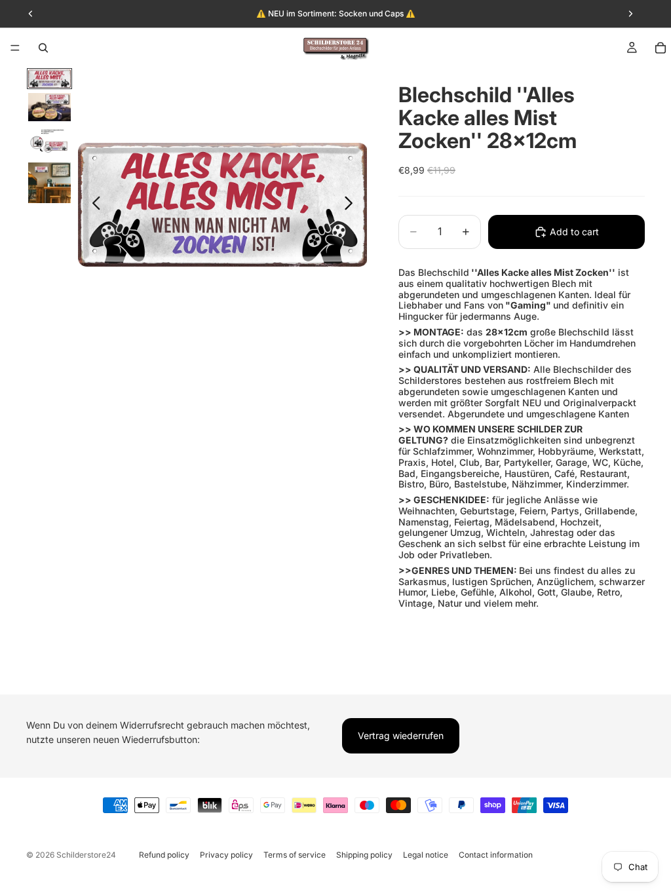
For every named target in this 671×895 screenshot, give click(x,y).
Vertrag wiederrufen (401, 735)
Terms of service (294, 855)
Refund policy (164, 855)
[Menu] (15, 48)
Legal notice (425, 855)
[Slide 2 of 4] (49, 107)
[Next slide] (352, 205)
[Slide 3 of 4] (49, 141)
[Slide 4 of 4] (49, 182)
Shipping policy (364, 855)
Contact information (496, 855)
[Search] (43, 47)
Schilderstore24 (86, 855)
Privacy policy (226, 855)
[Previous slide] (92, 205)
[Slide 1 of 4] (49, 78)
